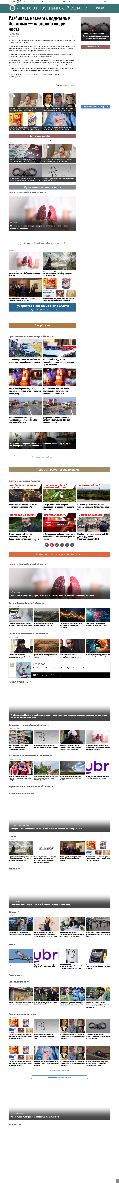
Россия (12, 836)
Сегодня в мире (17, 981)
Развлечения (16, 975)
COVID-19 (19, 2)
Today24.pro (12, 985)
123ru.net (107, 2)
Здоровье (36, 2)
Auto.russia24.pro (14, 607)
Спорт (44, 2)
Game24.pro (15, 1124)
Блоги (12, 944)
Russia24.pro (12, 250)
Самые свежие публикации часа (59, 1077)
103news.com (12, 92)
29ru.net (11, 1045)
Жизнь (12, 912)
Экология (27, 2)
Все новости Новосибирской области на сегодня (42, 243)
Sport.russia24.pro (14, 637)
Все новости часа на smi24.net (42, 457)
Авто (50, 2)
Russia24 (12, 2)
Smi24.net (11, 143)
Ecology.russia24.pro (15, 759)
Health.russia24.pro (14, 729)
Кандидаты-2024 (60, 2)
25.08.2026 (100, 8)
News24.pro (12, 948)
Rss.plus (71, 2)
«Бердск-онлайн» (14, 37)
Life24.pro (11, 915)
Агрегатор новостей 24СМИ (43, 141)
